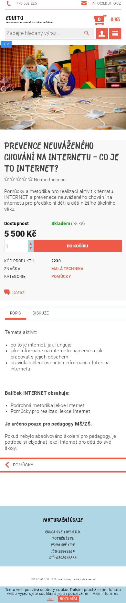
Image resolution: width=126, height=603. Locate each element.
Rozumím (68, 599)
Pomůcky (61, 276)
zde (50, 599)
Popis (15, 313)
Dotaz (18, 292)
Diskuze (41, 313)
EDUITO (30, 19)
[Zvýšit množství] (31, 243)
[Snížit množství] (31, 249)
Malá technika (67, 269)
